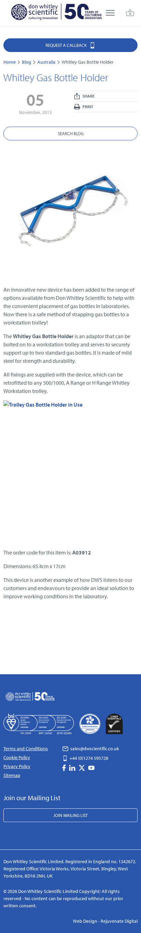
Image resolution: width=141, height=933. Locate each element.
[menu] (110, 13)
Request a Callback (67, 45)
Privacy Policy (16, 766)
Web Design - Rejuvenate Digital (105, 921)
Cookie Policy (16, 757)
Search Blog (71, 133)
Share (88, 96)
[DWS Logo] (56, 13)
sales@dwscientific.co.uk (94, 748)
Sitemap (11, 775)
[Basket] (130, 13)
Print (87, 106)
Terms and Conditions (25, 748)
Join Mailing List (70, 815)
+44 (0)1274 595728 (88, 758)
